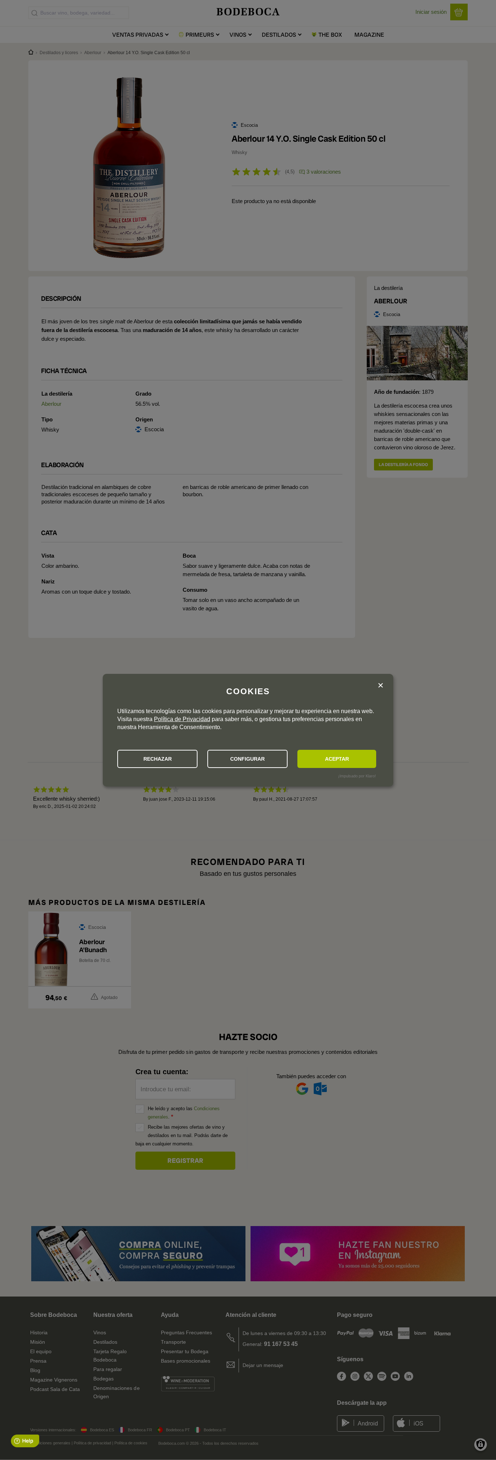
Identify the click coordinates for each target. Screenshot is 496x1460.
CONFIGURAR (247, 759)
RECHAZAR (157, 759)
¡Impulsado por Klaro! (357, 776)
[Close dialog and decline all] (380, 685)
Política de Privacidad (182, 719)
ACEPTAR (337, 759)
